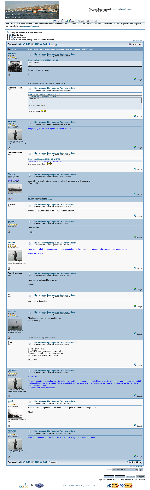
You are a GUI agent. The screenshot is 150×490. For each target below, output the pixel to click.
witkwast (12, 122)
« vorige (132, 40)
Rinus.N (11, 174)
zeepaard (12, 311)
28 (36, 44)
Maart (10, 401)
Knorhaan (12, 53)
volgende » (139, 40)
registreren (125, 9)
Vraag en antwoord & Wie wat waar (26, 33)
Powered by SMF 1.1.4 (62, 486)
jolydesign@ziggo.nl (29, 26)
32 (46, 44)
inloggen (115, 9)
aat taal (11, 221)
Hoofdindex (17, 35)
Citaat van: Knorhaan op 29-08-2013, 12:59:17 (44, 94)
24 (24, 44)
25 (27, 44)
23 (21, 44)
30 (41, 44)
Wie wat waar (20, 37)
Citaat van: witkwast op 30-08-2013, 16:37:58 (44, 159)
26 (29, 44)
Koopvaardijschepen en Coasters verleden (35, 40)
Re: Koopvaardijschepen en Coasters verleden (55, 54)
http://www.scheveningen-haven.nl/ (40, 199)
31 (44, 44)
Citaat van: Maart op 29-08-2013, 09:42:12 (43, 60)
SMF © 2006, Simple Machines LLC (83, 486)
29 (38, 44)
